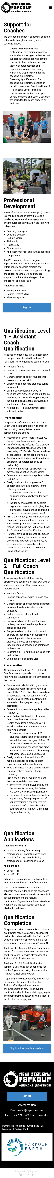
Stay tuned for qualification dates (27, 1048)
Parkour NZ (8, 1125)
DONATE (27, 1096)
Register (27, 307)
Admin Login (28, 1174)
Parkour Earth (21, 1129)
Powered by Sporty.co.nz (27, 1171)
